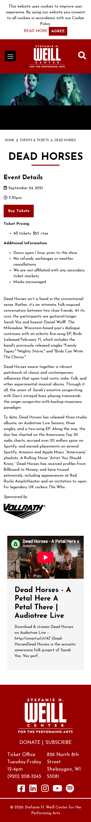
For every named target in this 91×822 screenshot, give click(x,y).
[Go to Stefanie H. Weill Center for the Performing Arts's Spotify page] (70, 788)
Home (9, 140)
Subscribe (58, 742)
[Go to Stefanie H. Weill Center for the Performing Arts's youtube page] (57, 788)
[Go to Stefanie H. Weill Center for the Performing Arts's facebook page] (21, 788)
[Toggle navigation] (10, 56)
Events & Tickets (34, 140)
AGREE (58, 31)
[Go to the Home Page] (47, 56)
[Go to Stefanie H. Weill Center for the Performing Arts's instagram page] (45, 788)
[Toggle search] (82, 56)
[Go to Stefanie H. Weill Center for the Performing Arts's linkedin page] (33, 788)
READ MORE (36, 31)
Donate (30, 742)
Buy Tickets (18, 211)
